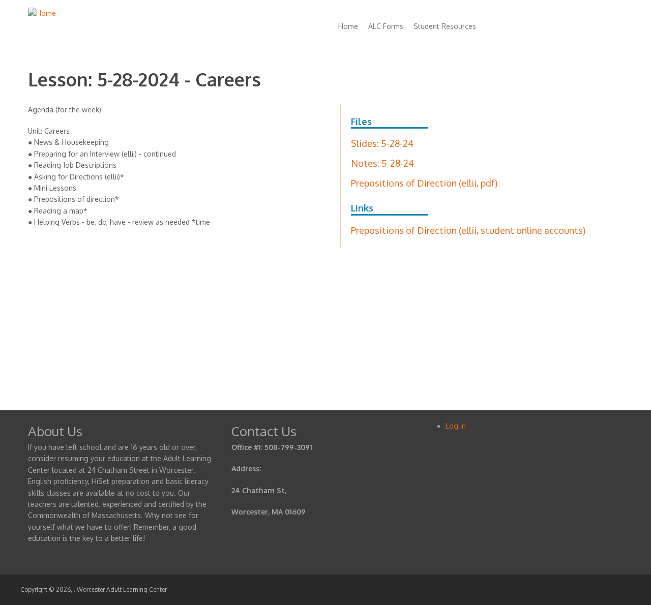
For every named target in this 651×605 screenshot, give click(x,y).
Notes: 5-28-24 (382, 163)
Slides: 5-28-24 (382, 143)
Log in (456, 425)
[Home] (42, 13)
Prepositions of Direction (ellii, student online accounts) (468, 230)
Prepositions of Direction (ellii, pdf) (424, 183)
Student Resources (444, 26)
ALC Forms (385, 26)
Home (348, 26)
